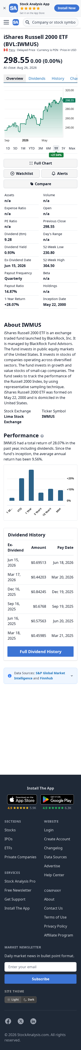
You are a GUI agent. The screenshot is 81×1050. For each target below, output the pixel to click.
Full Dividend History (40, 651)
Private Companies (20, 856)
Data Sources (55, 856)
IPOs (8, 838)
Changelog (53, 847)
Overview (14, 78)
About (49, 899)
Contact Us (53, 908)
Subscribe (40, 979)
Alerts (62, 173)
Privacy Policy (55, 926)
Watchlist (24, 173)
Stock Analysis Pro (20, 881)
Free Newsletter (18, 890)
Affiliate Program (58, 935)
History (58, 78)
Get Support (14, 899)
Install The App (17, 908)
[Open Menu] (6, 22)
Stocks (10, 830)
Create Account (57, 838)
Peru (12, 50)
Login (49, 830)
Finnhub (46, 678)
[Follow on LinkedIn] (33, 1021)
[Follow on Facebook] (8, 1021)
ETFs (8, 847)
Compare (43, 183)
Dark (31, 999)
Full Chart (43, 163)
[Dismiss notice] (4, 8)
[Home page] (16, 22)
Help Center (54, 874)
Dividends (37, 78)
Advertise (52, 865)
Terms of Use (55, 917)
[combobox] (50, 22)
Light (15, 999)
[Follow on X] (20, 1021)
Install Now (67, 8)
